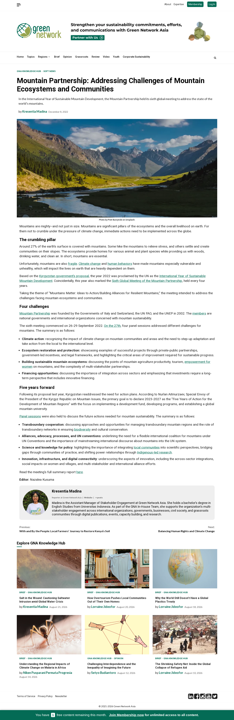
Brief (57, 56)
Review (96, 56)
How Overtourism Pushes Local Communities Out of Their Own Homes (117, 568)
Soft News (49, 71)
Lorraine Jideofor (103, 607)
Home (20, 56)
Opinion (67, 56)
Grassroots (81, 56)
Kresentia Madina (34, 111)
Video (106, 56)
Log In (212, 4)
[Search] (215, 58)
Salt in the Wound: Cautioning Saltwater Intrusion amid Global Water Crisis (49, 568)
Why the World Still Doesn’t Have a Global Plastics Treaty (185, 568)
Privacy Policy (45, 696)
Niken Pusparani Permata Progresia (47, 673)
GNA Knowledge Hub (29, 71)
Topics (31, 56)
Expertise (179, 4)
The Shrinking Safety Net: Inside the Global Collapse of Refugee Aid (185, 634)
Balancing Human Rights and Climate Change (186, 529)
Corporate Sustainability (136, 56)
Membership (195, 4)
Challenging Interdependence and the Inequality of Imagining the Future (117, 634)
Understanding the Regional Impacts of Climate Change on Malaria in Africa (49, 634)
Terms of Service (26, 696)
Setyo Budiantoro (103, 673)
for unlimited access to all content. (154, 715)
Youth (116, 56)
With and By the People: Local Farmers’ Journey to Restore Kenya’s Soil (64, 529)
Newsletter (61, 696)
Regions (42, 56)
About (167, 4)
